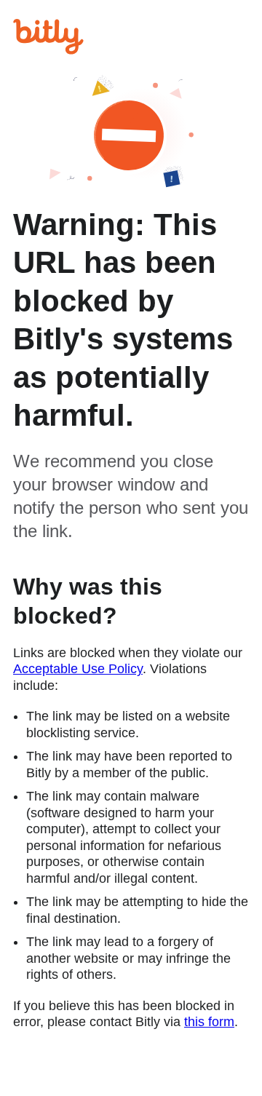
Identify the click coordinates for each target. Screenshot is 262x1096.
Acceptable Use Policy (78, 669)
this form (209, 1021)
